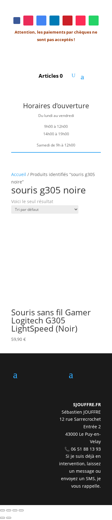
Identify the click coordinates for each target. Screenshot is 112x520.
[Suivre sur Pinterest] (67, 21)
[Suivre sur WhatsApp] (94, 21)
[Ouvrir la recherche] (73, 76)
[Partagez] (14, 510)
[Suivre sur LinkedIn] (54, 21)
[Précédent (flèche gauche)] (2, 518)
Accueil (18, 174)
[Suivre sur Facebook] (16, 20)
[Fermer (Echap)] (21, 510)
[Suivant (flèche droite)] (8, 518)
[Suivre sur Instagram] (28, 21)
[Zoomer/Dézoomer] (2, 510)
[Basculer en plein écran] (8, 510)
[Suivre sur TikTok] (81, 21)
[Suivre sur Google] (41, 21)
